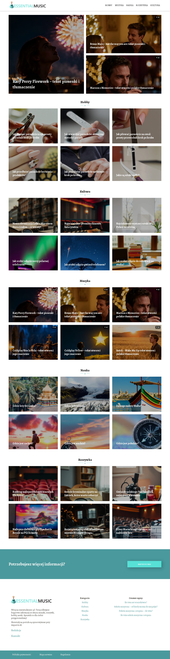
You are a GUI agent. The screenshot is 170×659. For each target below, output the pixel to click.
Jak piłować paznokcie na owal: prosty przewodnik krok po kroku (135, 136)
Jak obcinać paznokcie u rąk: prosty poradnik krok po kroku (32, 136)
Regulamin (65, 654)
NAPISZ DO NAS (144, 564)
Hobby (108, 5)
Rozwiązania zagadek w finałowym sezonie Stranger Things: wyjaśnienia (84, 531)
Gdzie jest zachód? (23, 443)
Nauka (129, 5)
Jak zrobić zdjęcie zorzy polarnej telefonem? (31, 262)
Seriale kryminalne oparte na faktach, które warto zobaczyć (81, 493)
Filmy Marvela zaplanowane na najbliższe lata (133, 531)
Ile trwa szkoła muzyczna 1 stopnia (136, 615)
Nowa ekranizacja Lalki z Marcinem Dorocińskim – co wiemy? (33, 225)
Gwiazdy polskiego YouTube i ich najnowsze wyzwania (134, 493)
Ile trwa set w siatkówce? (136, 602)
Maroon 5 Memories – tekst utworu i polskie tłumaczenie (122, 88)
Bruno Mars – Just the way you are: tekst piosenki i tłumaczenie (117, 45)
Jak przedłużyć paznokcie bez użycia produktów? (32, 173)
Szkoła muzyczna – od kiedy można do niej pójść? (136, 606)
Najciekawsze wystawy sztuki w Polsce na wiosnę (133, 225)
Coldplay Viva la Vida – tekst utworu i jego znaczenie (33, 352)
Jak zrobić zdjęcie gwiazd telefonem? (85, 264)
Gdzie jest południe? (127, 443)
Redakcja (16, 630)
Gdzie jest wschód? (75, 443)
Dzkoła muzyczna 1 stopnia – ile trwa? (136, 611)
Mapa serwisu (45, 654)
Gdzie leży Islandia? (75, 406)
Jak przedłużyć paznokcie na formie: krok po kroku (84, 173)
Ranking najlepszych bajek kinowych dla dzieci (33, 493)
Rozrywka (142, 5)
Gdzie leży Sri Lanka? (24, 406)
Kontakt (15, 636)
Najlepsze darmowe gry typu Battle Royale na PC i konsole (32, 531)
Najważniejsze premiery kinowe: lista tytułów (82, 225)
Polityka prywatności (21, 654)
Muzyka (119, 5)
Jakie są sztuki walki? (127, 175)
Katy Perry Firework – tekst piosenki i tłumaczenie (46, 84)
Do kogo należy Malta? (128, 406)
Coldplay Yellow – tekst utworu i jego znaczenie (82, 352)
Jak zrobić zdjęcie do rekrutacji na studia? (135, 262)
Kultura (155, 5)
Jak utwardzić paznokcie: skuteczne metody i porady (84, 136)
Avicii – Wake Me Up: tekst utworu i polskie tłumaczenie (135, 352)
